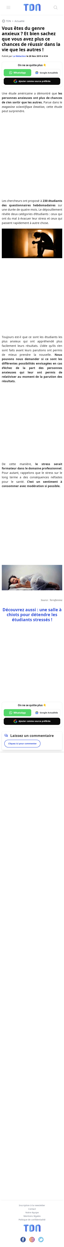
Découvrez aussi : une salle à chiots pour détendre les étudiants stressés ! (32, 614)
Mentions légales (32, 1216)
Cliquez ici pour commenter (22, 743)
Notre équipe (32, 1212)
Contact (32, 1208)
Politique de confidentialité (32, 1219)
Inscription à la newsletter (32, 1205)
